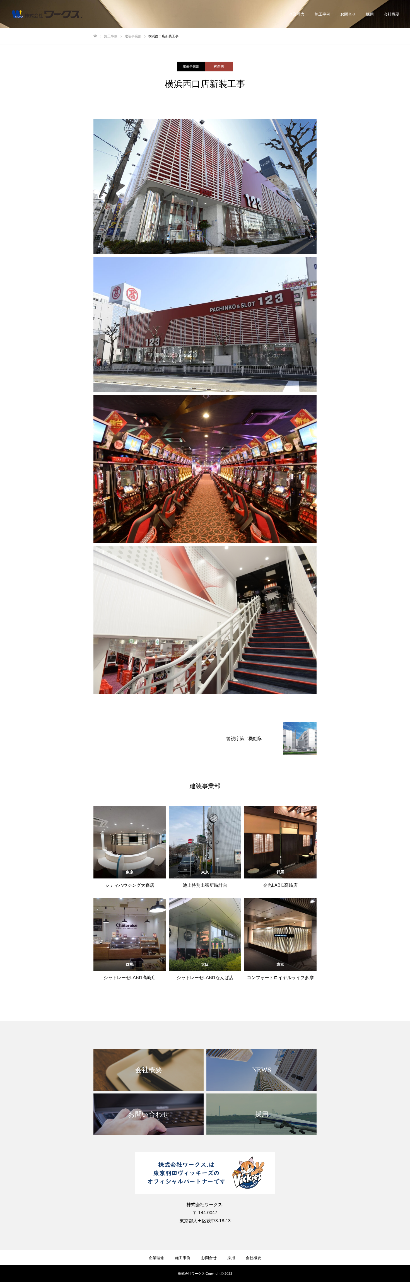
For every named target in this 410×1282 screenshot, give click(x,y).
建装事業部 (191, 66)
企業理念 (297, 14)
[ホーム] (95, 36)
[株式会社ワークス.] (47, 14)
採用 (370, 14)
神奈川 (219, 66)
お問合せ (348, 14)
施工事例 (322, 14)
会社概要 (391, 14)
